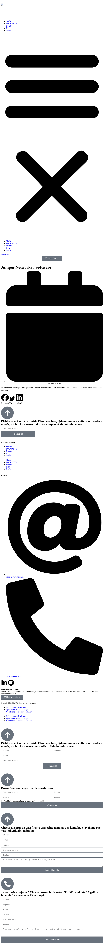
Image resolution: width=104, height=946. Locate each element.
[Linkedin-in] (4, 682)
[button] (52, 136)
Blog (8, 28)
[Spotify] (11, 682)
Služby (9, 21)
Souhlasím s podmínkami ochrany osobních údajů (24, 801)
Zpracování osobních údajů (17, 709)
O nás (8, 30)
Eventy (9, 26)
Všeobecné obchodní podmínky (19, 712)
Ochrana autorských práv (16, 707)
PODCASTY (11, 24)
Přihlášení (5, 254)
